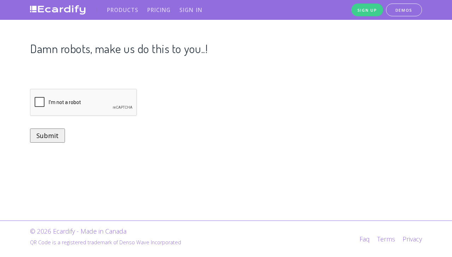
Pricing (159, 10)
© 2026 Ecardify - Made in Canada (78, 231)
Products (122, 10)
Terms (386, 239)
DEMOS (404, 10)
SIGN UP (367, 10)
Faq (364, 239)
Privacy (412, 239)
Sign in (190, 10)
